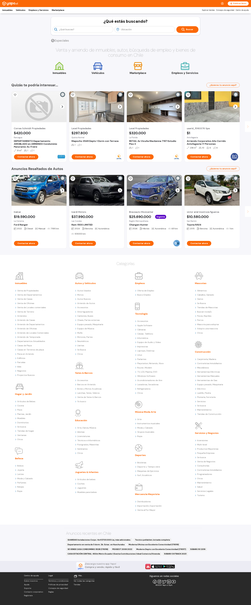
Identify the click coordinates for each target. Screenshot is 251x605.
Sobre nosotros (31, 581)
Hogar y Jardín (23, 394)
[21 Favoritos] (72, 95)
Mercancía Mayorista (147, 494)
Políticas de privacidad (58, 584)
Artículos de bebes (86, 479)
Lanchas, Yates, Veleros (88, 393)
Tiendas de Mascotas (207, 307)
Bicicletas (141, 462)
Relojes (20, 486)
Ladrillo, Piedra (204, 393)
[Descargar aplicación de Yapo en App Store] (157, 566)
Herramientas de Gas (207, 380)
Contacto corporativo (33, 592)
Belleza (19, 458)
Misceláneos (203, 367)
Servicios (201, 401)
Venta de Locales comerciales (31, 307)
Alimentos (202, 290)
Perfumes (21, 482)
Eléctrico (201, 388)
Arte (139, 419)
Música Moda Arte (145, 412)
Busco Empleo (144, 294)
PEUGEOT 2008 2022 (122, 549)
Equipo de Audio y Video (149, 342)
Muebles (21, 418)
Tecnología (141, 313)
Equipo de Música (85, 328)
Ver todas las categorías (84, 581)
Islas (19, 366)
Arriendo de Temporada (28, 337)
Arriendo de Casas (26, 320)
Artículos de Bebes (26, 401)
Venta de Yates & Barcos (89, 397)
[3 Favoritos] (15, 178)
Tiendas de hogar (25, 431)
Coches (81, 483)
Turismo (201, 495)
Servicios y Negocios (207, 433)
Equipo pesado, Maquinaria (90, 324)
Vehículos (20, 10)
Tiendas (77, 584)
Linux (139, 355)
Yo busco (81, 401)
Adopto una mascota (207, 328)
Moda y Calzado (25, 478)
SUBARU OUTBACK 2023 (175, 554)
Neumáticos (83, 341)
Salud (199, 486)
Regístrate (28, 595)
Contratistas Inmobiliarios (209, 363)
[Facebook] (154, 581)
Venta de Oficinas (25, 303)
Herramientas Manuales (208, 376)
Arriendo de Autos (86, 303)
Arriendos (22, 316)
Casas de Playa (24, 345)
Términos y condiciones (58, 581)
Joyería (20, 470)
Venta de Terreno (25, 311)
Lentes (20, 474)
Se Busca (81, 349)
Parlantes (141, 359)
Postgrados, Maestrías (88, 444)
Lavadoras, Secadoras (148, 384)
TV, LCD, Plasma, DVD (147, 371)
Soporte (27, 588)
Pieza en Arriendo (25, 354)
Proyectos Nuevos (26, 375)
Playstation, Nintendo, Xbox (150, 363)
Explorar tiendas (208, 10)
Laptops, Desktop (146, 350)
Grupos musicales (145, 432)
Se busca (21, 426)
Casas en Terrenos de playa (30, 349)
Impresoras (142, 346)
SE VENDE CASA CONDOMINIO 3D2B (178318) (88, 549)
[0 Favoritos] (15, 95)
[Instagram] (159, 581)
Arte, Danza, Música (86, 427)
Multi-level (202, 444)
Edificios (21, 358)
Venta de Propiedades (28, 290)
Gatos (200, 299)
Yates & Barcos (84, 373)
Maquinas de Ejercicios (148, 471)
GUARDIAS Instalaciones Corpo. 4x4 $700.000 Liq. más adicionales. (99, 540)
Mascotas (200, 283)
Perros (200, 320)
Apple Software (144, 325)
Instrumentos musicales (148, 423)
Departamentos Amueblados (31, 341)
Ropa (19, 491)
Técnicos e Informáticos (88, 440)
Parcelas (21, 362)
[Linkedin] (169, 581)
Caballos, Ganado (205, 294)
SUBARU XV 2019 (197, 549)
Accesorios (82, 307)
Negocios (21, 370)
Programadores (204, 474)
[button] (62, 107)
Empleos (140, 283)
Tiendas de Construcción (209, 414)
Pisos (19, 409)
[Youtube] (173, 581)
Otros (20, 439)
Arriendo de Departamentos (30, 324)
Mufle (79, 333)
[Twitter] (164, 581)
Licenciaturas (83, 436)
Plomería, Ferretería (206, 397)
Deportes (140, 455)
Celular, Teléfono (145, 333)
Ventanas (21, 435)
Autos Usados (84, 290)
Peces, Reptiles (204, 316)
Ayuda (26, 584)
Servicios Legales (205, 491)
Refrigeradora (143, 388)
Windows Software (146, 376)
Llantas (80, 345)
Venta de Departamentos (29, 294)
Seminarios (82, 449)
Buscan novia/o (204, 311)
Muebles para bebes (87, 492)
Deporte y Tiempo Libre (148, 466)
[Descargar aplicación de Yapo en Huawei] (148, 567)
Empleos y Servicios (39, 10)
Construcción (203, 351)
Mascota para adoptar (208, 324)
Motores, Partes (85, 337)
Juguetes (81, 488)
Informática (142, 338)
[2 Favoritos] (130, 95)
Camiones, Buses (85, 316)
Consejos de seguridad (225, 10)
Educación (81, 420)
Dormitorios (23, 422)
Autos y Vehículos (85, 283)
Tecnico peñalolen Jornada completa (152, 540)
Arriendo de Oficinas (27, 328)
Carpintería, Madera (206, 359)
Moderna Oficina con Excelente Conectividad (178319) (154, 544)
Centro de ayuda (242, 10)
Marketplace (58, 10)
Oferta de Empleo (145, 290)
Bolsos (20, 465)
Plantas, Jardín (24, 414)
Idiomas (81, 432)
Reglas (51, 592)
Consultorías (203, 465)
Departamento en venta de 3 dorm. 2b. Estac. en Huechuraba (96, 544)
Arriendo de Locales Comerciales (33, 333)
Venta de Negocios (206, 461)
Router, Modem (144, 367)
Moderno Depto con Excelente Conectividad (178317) (161, 549)
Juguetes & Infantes (86, 472)
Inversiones (202, 440)
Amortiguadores (85, 311)
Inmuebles (7, 10)
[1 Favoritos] (72, 178)
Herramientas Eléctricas (208, 371)
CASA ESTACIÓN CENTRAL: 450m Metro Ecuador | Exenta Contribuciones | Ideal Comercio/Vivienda (114, 554)
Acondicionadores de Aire (149, 380)
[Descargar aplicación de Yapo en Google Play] (169, 566)
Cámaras (141, 329)
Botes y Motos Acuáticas (89, 388)
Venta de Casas (24, 299)
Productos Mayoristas (207, 449)
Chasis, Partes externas (88, 320)
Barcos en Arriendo (86, 384)
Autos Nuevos (84, 299)
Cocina (20, 405)
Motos (80, 294)
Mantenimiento (204, 409)
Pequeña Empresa (205, 453)
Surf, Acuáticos (144, 475)
